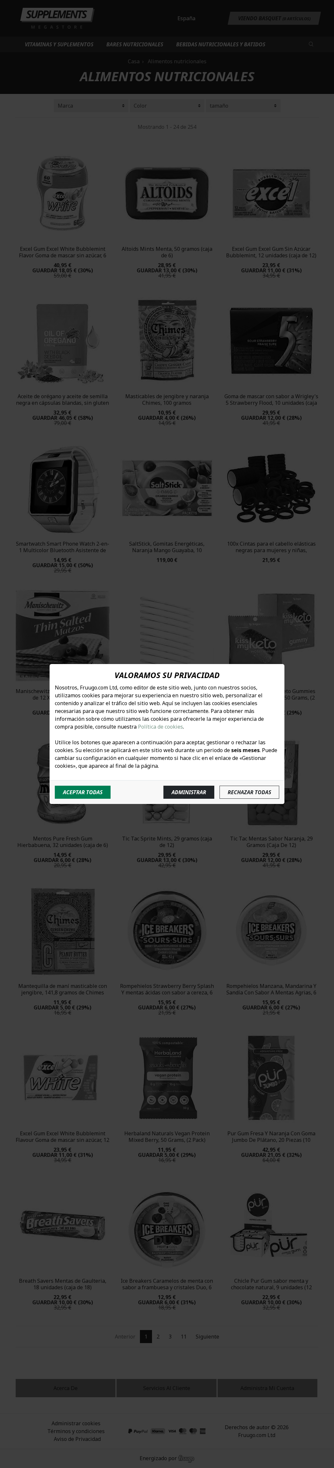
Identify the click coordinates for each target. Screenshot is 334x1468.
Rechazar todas (249, 792)
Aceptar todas (82, 792)
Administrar (189, 792)
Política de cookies (160, 726)
